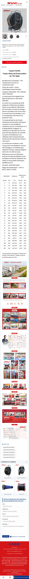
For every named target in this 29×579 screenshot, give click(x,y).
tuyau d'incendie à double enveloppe (18, 563)
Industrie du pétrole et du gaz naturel (14, 565)
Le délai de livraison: (7, 54)
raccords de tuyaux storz (17, 560)
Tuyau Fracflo (18, 5)
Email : (4, 514)
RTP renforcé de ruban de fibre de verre (11, 557)
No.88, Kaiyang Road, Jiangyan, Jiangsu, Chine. (14, 549)
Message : (5, 524)
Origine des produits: (7, 52)
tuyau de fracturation (8, 447)
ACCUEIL (3, 5)
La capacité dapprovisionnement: (10, 57)
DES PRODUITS (10, 5)
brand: (3, 50)
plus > (26, 462)
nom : (3, 504)
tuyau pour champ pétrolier (9, 452)
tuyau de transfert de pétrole (9, 455)
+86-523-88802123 (18, 553)
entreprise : (5, 519)
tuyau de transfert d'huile (9, 457)
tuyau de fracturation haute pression (9, 450)
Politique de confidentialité (18, 536)
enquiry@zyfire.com (17, 551)
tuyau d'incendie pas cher (12, 559)
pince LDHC (7, 562)
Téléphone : (5, 509)
